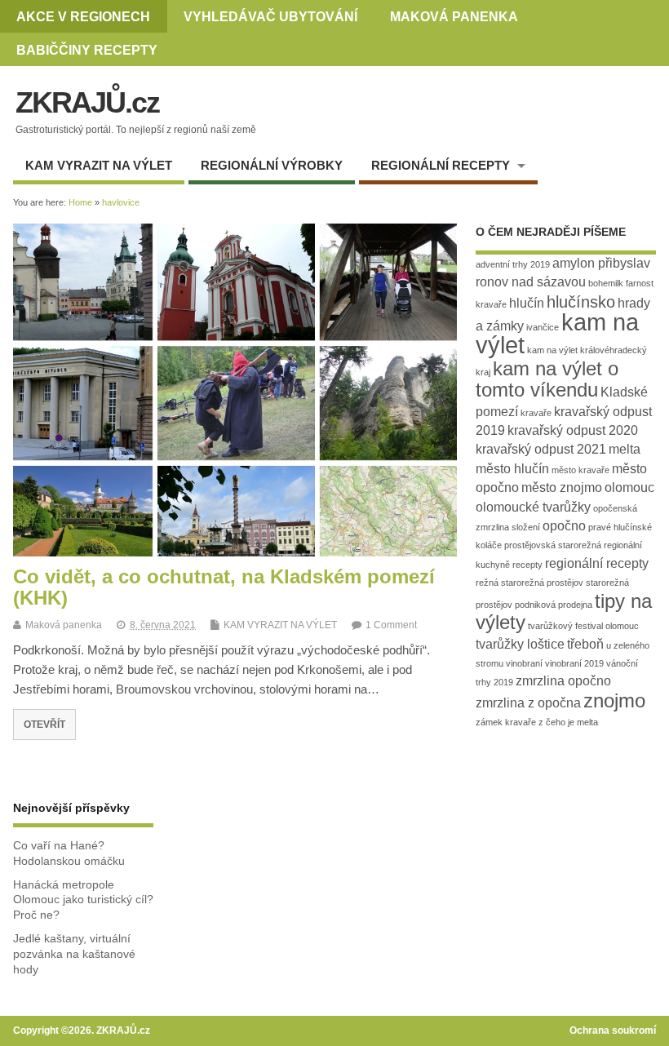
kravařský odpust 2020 (572, 430)
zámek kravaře (506, 722)
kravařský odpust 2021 (541, 449)
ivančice (542, 327)
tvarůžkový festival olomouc (583, 626)
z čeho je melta (568, 722)
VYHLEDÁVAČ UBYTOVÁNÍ (270, 16)
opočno (564, 526)
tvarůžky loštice (520, 644)
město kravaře (580, 470)
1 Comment (391, 625)
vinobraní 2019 (574, 663)
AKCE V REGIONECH (83, 16)
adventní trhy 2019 (513, 264)
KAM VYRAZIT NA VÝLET (98, 165)
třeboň (585, 644)
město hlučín (512, 469)
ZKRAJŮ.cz (87, 102)
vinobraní (524, 663)
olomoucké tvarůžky (533, 507)
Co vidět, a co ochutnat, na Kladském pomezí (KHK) (224, 587)
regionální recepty (597, 563)
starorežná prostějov (542, 582)
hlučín (526, 303)
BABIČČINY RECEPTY (86, 49)
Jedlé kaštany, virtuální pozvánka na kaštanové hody (74, 954)
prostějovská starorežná (552, 545)
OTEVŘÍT (44, 724)
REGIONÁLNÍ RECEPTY (440, 165)
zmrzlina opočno (563, 681)
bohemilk (605, 283)
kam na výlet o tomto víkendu (547, 379)
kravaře (536, 413)
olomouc (629, 487)
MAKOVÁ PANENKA (454, 16)
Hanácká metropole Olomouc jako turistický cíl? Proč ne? (83, 900)
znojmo (614, 700)
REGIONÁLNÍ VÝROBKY (272, 165)
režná (487, 582)
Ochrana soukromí (612, 1030)
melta (624, 449)
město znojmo (561, 487)
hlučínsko (581, 301)
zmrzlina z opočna (528, 703)
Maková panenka (63, 625)
